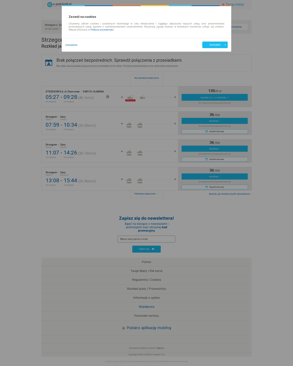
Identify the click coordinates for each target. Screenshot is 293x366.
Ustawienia (71, 44)
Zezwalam (215, 44)
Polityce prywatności (102, 29)
